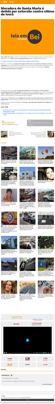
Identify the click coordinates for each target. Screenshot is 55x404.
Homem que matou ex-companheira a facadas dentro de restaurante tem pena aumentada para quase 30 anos (27, 274)
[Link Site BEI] (9, 364)
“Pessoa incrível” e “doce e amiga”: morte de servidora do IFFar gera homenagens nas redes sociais (8, 296)
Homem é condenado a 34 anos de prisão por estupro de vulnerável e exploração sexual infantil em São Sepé (27, 183)
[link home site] (5, 2)
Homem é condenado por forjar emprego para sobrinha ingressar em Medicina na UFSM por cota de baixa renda (46, 273)
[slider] (19, 352)
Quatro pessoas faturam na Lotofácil (10, 378)
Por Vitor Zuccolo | (6, 17)
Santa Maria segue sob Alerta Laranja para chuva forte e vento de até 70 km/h (27, 162)
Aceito (27, 399)
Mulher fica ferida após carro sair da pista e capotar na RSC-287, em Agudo (9, 273)
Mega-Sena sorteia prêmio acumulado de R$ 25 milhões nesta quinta (45, 296)
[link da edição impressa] (37, 319)
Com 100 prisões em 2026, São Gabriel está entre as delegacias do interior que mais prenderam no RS (27, 227)
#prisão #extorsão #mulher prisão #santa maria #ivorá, (39, 123)
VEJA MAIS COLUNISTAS (47, 384)
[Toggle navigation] (2, 2)
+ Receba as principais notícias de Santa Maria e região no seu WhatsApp (20, 61)
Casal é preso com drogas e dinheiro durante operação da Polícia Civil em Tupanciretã (46, 227)
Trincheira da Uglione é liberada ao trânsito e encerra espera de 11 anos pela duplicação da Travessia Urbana (27, 297)
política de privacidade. (25, 397)
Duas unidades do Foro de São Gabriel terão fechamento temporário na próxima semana (9, 252)
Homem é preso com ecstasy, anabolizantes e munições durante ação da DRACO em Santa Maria (9, 183)
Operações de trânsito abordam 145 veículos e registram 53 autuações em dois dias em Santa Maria (45, 204)
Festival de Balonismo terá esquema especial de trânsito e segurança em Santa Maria (46, 162)
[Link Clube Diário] (45, 364)
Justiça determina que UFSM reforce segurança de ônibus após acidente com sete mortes (45, 252)
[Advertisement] (27, 80)
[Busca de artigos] (53, 2)
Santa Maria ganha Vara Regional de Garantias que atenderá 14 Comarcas (26, 251)
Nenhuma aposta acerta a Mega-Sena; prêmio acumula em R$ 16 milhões (18, 381)
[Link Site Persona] (27, 364)
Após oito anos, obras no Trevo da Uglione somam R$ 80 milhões (8, 162)
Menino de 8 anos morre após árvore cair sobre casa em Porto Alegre (8, 204)
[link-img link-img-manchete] (9, 153)
